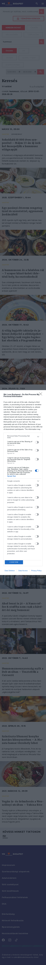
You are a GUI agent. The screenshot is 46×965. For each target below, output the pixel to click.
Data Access (23, 571)
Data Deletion (10, 571)
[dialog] (23, 482)
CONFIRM (14, 562)
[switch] (37, 442)
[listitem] (23, 436)
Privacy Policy (36, 571)
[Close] (41, 394)
